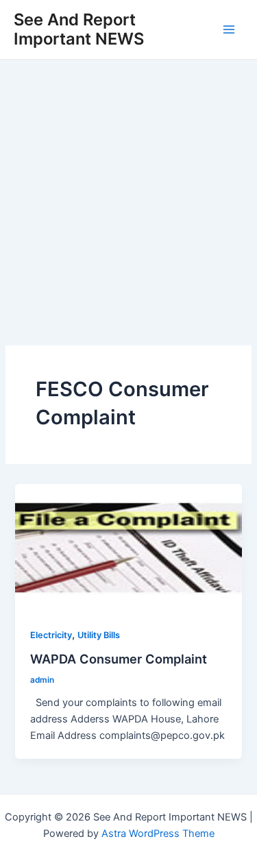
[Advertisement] (128, 195)
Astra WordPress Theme (158, 833)
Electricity (51, 635)
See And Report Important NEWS (79, 29)
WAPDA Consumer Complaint (118, 658)
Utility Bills (98, 635)
